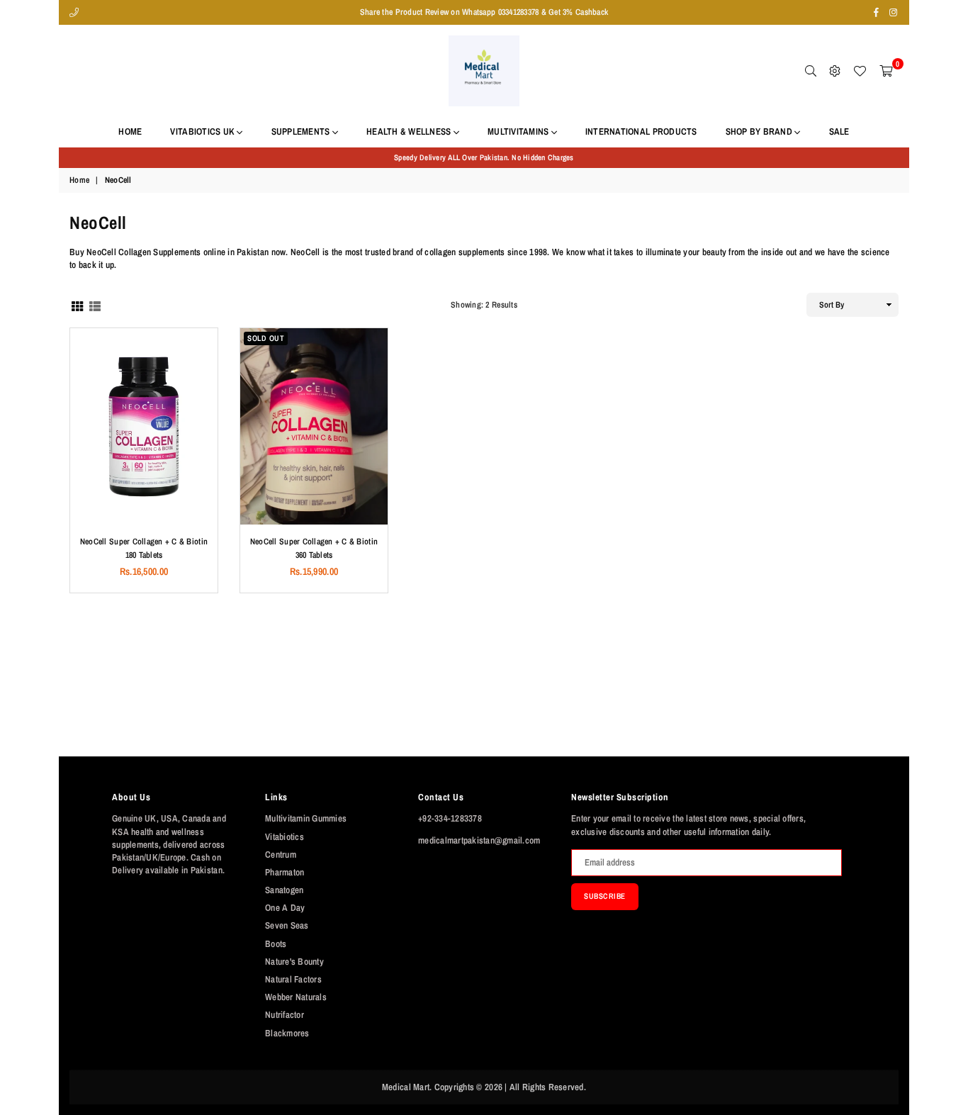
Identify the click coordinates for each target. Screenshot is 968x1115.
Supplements (301, 131)
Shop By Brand (760, 131)
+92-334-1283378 (450, 818)
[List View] (95, 305)
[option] (484, 157)
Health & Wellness (410, 131)
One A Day (285, 908)
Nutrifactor (284, 1015)
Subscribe (605, 896)
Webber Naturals (296, 997)
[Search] (811, 71)
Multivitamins (519, 131)
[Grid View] (77, 305)
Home (130, 131)
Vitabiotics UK (203, 131)
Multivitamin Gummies (306, 818)
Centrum (280, 854)
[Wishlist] (859, 71)
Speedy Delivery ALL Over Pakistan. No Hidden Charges (484, 157)
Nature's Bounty (294, 962)
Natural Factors (293, 979)
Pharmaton (284, 872)
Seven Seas (287, 925)
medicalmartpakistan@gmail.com (479, 840)
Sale (839, 131)
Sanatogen (284, 890)
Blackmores (287, 1033)
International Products (641, 131)
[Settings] (835, 71)
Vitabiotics (284, 837)
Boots (275, 944)
